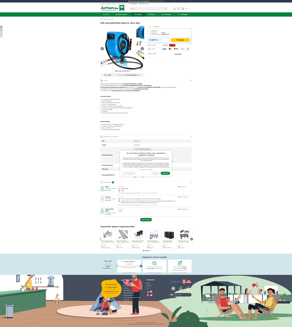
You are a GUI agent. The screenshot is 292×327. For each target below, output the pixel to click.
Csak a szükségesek (129, 173)
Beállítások (155, 173)
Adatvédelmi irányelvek (146, 169)
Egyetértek (165, 173)
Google (125, 167)
